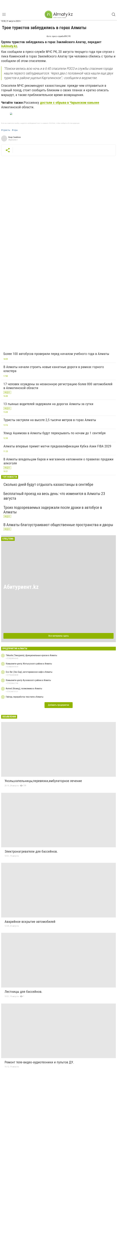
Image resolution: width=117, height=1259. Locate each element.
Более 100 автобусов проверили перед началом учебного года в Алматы (56, 354)
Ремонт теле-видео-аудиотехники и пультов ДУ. (39, 1062)
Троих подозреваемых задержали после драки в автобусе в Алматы (52, 509)
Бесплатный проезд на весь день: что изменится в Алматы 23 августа (54, 496)
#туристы (5, 130)
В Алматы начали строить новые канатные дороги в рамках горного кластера (53, 369)
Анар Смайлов (14, 137)
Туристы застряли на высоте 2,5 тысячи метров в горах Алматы (49, 420)
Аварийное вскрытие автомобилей (30, 922)
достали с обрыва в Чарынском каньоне (69, 103)
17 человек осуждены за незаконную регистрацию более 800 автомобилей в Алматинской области (57, 386)
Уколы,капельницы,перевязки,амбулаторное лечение (43, 781)
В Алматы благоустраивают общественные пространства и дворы (58, 524)
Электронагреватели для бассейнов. (31, 851)
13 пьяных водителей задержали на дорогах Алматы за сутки (48, 404)
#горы (15, 130)
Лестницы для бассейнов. (23, 992)
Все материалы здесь (58, 635)
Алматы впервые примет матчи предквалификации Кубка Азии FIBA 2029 (57, 446)
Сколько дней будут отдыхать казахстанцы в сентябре (48, 484)
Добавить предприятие (58, 705)
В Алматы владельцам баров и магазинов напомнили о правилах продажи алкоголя (58, 461)
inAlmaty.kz (9, 46)
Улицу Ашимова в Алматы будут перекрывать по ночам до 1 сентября (54, 433)
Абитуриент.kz (21, 587)
